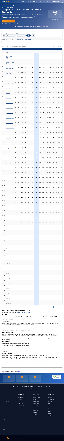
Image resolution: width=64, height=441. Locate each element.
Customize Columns (5, 41)
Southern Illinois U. (8, 98)
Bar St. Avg (62, 51)
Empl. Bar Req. (47, 51)
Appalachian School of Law (10, 68)
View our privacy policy (42, 388)
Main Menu (4, 5)
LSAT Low (25, 51)
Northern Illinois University (9, 123)
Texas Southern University (9, 103)
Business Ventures (6, 403)
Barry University (8, 93)
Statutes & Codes (50, 403)
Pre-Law (34, 416)
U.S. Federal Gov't (51, 399)
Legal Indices (50, 401)
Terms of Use (50, 419)
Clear (33, 35)
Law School (5, 33)
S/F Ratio (43, 51)
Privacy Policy (50, 421)
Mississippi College (8, 148)
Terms (54, 437)
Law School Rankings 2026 (11, 5)
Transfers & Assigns (6, 416)
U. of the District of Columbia (10, 128)
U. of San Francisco (8, 302)
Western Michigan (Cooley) (9, 78)
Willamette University (9, 272)
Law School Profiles (36, 399)
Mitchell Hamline (8, 292)
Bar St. (56, 51)
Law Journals (35, 412)
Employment (5, 407)
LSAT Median (29, 51)
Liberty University (8, 287)
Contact (57, 437)
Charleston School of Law (9, 277)
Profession (29, 1)
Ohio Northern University (9, 83)
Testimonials (50, 417)
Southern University (8, 73)
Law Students (35, 414)
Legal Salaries (20, 399)
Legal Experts (20, 407)
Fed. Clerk (53, 51)
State (17, 33)
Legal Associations (21, 405)
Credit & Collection (6, 405)
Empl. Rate (50, 51)
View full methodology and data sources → (25, 312)
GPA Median (15, 51)
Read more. (14, 43)
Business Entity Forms (21, 411)
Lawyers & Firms (20, 403)
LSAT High (32, 51)
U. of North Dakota (8, 138)
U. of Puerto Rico (8, 143)
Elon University (8, 282)
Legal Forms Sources (21, 409)
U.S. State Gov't (50, 397)
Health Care (5, 429)
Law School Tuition (36, 403)
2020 (19, 371)
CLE (18, 401)
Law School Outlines (36, 405)
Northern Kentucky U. (9, 297)
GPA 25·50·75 (22, 51)
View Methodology (46, 26)
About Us (49, 411)
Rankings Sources (35, 410)
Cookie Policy (43, 437)
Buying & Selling (5, 399)
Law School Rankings (36, 397)
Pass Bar (59, 51)
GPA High (18, 51)
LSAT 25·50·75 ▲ (36, 51)
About (47, 1)
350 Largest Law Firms (21, 397)
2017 (21, 371)
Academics (35, 1)
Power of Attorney (5, 427)
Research (41, 1)
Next (60, 46)
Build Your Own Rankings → (26, 39)
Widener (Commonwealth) (9, 108)
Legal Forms (5, 394)
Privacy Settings (48, 437)
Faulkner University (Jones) (10, 118)
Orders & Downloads (56, 1)
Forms (23, 1)
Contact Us (49, 413)
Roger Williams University (9, 113)
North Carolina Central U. (9, 133)
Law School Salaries (36, 401)
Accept (40, 51)
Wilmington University (9, 88)
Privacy (38, 437)
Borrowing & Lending (6, 401)
